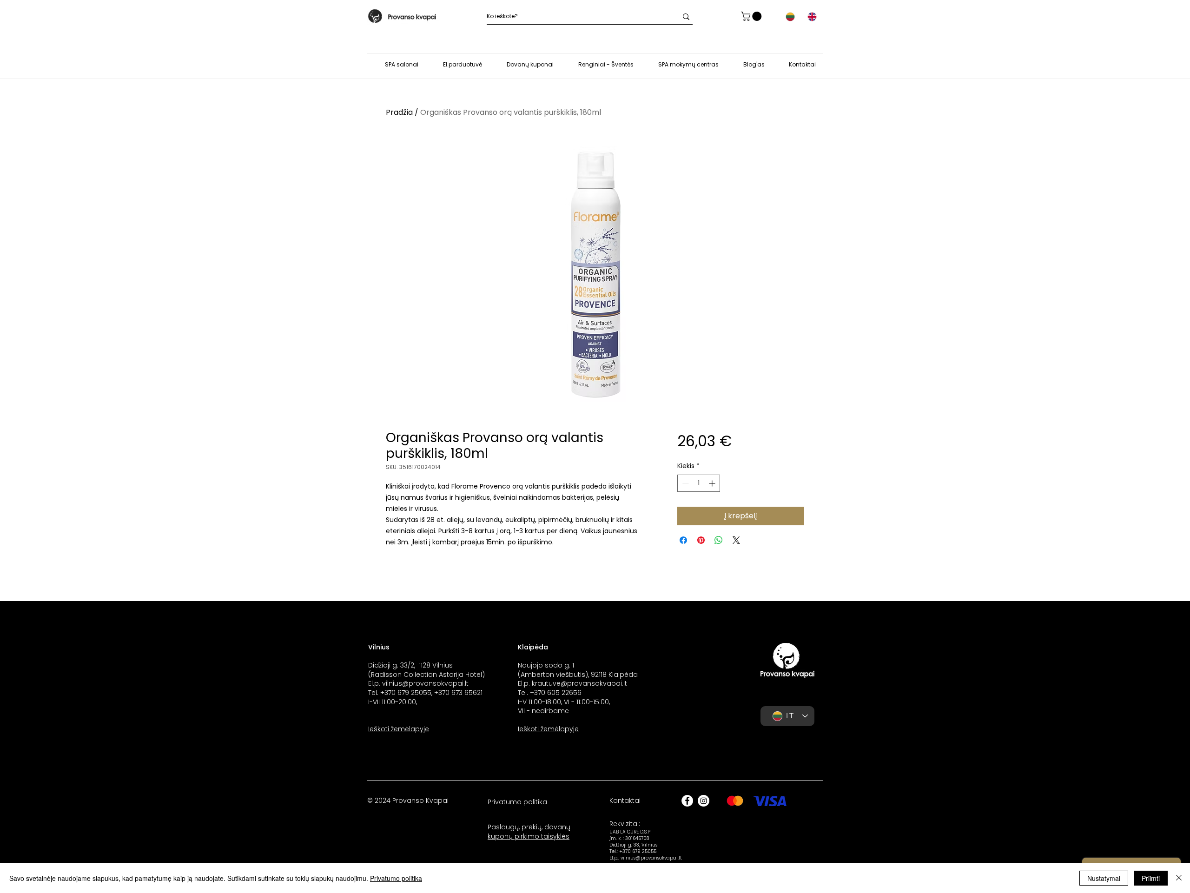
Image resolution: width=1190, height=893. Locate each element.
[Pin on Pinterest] (701, 540)
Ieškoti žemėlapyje (398, 729)
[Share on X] (736, 540)
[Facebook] (687, 801)
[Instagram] (703, 801)
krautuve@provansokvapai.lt (579, 683)
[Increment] (713, 483)
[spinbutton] (698, 483)
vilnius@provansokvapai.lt (425, 683)
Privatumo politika (396, 878)
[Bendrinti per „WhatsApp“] (718, 540)
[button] (752, 16)
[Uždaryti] (1178, 878)
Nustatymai (1103, 878)
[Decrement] (684, 483)
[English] (812, 17)
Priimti (1151, 878)
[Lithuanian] (790, 17)
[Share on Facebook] (683, 540)
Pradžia (399, 112)
